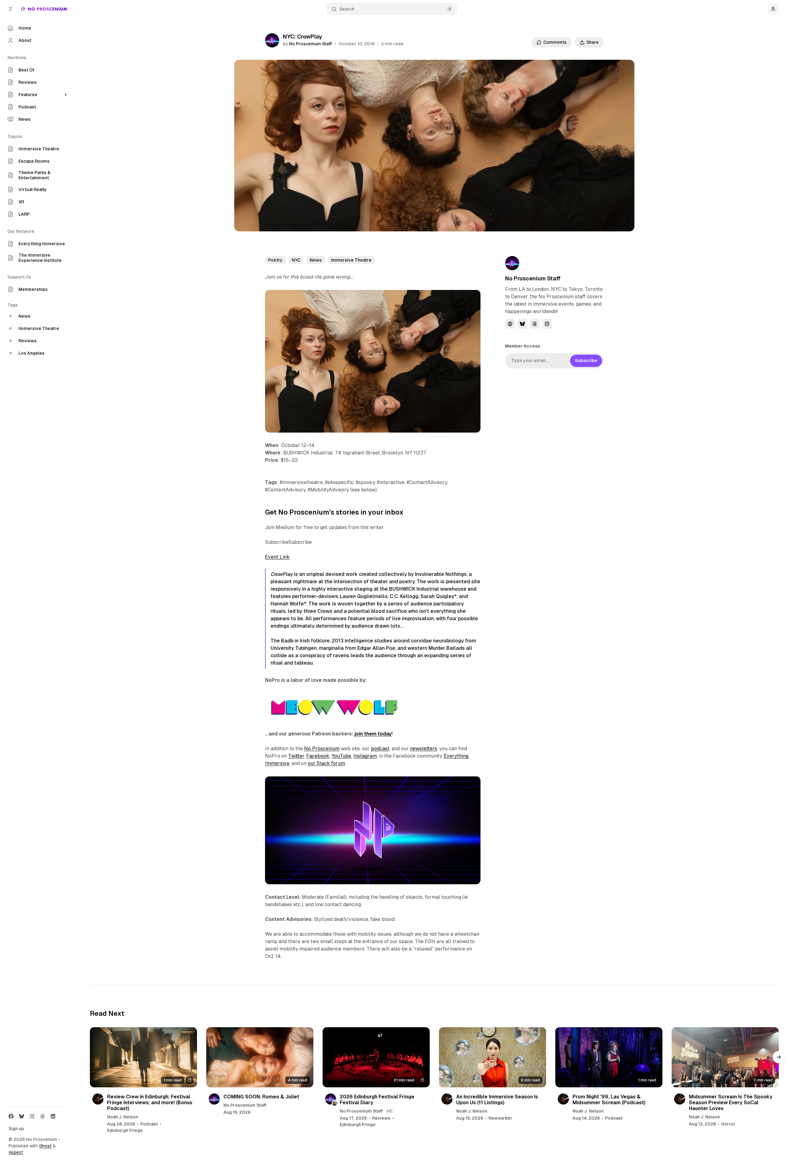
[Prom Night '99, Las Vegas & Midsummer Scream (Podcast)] (608, 1057)
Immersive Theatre (351, 260)
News (316, 260)
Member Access (522, 346)
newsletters (423, 748)
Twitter (296, 756)
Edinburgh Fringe (125, 1130)
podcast (380, 748)
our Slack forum (326, 763)
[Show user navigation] (773, 8)
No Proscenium (322, 748)
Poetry (275, 260)
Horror (728, 1123)
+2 (389, 1111)
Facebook (317, 756)
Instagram (365, 756)
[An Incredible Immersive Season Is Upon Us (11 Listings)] (492, 1057)
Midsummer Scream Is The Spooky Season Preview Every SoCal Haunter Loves (730, 1102)
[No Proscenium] (44, 9)
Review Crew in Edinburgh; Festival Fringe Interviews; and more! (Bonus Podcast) (149, 1102)
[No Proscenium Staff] (272, 40)
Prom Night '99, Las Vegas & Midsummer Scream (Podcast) (609, 1099)
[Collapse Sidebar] (10, 8)
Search (347, 8)
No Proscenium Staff (310, 43)
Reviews (381, 1118)
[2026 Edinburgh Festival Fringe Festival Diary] (376, 1057)
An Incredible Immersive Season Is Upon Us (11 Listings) (497, 1099)
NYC (296, 260)
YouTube (341, 756)
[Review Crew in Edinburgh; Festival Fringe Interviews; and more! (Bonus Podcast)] (143, 1057)
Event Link (277, 557)
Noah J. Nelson (122, 1116)
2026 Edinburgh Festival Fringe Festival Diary (377, 1099)
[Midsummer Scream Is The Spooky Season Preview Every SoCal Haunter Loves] (725, 1057)
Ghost (45, 1145)
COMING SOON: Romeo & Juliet (261, 1096)
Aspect (16, 1152)
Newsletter (500, 1118)
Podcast (149, 1123)
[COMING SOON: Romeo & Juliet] (259, 1057)
